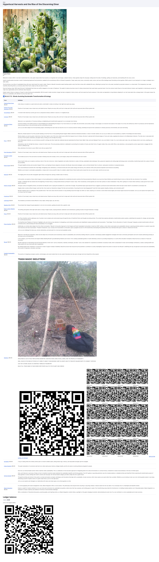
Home (4, 2)
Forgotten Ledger (8, 155)
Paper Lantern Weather (9, 209)
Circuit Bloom (7, 112)
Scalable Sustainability (9, 253)
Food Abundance (8, 152)
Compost (6, 116)
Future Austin (7, 165)
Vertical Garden (7, 475)
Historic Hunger (7, 185)
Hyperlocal (6, 196)
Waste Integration (8, 488)
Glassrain (6, 174)
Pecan (5, 213)
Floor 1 (5, 140)
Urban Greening (7, 466)
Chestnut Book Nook (9, 103)
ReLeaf (5, 242)
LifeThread (6, 200)
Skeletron (6, 357)
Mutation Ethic (7, 205)
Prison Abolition (7, 224)
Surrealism (6, 461)
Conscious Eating (8, 124)
